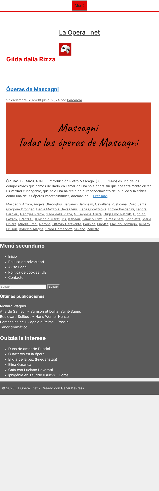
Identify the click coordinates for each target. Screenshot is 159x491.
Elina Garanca (19, 364)
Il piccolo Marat (47, 219)
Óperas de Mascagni (32, 89)
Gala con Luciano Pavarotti (30, 370)
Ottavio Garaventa (66, 224)
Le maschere (114, 219)
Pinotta (102, 224)
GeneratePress (72, 388)
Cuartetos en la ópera (26, 354)
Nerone (45, 224)
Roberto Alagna (31, 229)
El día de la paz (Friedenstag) (32, 359)
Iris (63, 219)
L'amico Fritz (92, 219)
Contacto (15, 277)
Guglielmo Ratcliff (117, 214)
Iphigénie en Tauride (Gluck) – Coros (38, 375)
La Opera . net (79, 32)
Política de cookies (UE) (28, 272)
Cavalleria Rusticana (111, 204)
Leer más (100, 196)
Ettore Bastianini (121, 209)
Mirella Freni (27, 224)
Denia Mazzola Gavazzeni (56, 209)
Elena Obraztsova (92, 209)
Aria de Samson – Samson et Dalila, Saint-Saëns (40, 311)
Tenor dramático (13, 327)
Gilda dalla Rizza (59, 214)
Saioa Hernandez (58, 229)
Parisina (89, 224)
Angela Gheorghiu (48, 204)
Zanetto (93, 229)
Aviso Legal (17, 267)
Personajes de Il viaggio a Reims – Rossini (34, 322)
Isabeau (74, 219)
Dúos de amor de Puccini (29, 349)
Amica (27, 204)
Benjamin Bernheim (78, 204)
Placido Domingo (123, 224)
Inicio (12, 256)
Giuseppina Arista (88, 214)
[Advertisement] (79, 442)
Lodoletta (133, 219)
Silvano (79, 229)
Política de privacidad (26, 262)
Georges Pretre (32, 214)
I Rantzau (26, 219)
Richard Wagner (13, 306)
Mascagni (13, 204)
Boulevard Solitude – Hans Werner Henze (34, 317)
